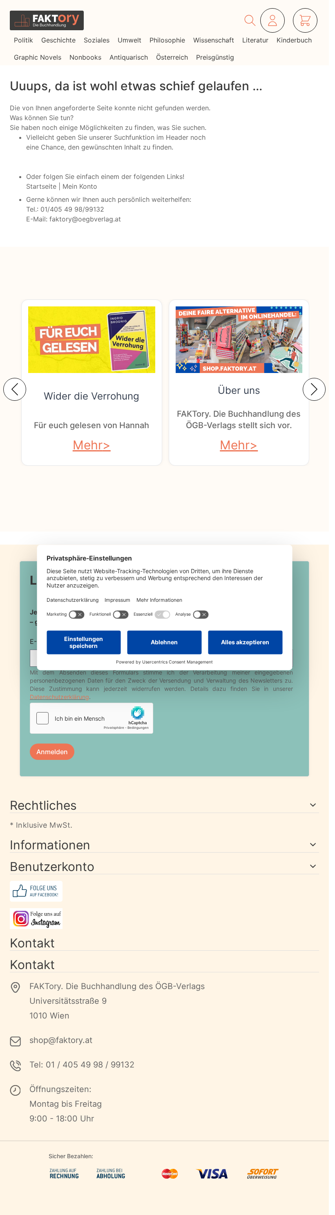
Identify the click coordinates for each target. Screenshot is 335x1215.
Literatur (255, 40)
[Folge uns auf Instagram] (164, 918)
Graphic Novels (37, 57)
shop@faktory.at (60, 1040)
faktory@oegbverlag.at (85, 219)
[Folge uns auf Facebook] (164, 891)
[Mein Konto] (272, 20)
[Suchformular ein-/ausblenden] (250, 20)
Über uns (239, 390)
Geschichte (58, 40)
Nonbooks (85, 57)
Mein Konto (80, 186)
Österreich (172, 57)
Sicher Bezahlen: (71, 1155)
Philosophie (167, 40)
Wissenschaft (213, 40)
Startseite (41, 186)
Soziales (96, 40)
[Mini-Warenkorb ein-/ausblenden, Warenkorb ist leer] (305, 20)
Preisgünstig (215, 57)
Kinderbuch (294, 40)
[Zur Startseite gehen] (47, 20)
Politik (23, 40)
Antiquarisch (128, 57)
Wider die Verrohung (91, 396)
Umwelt (129, 40)
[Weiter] (314, 389)
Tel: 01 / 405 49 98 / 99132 (81, 1065)
